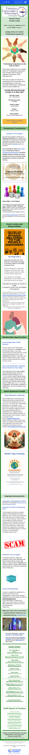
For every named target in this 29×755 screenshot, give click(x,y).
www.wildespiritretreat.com (17, 426)
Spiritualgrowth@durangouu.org (14, 657)
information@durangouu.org (14, 681)
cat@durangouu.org (9, 599)
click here (15, 144)
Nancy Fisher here (12, 215)
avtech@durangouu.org (15, 666)
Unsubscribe (6, 745)
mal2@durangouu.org (14, 728)
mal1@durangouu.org (16, 725)
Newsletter (19, 640)
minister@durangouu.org (14, 652)
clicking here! (21, 615)
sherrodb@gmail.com (14, 716)
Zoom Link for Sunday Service (14, 121)
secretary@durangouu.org (14, 719)
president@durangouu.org (14, 713)
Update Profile (12, 745)
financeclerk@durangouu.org (14, 692)
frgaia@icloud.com (13, 418)
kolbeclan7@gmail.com (14, 689)
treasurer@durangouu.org (14, 722)
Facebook (16, 635)
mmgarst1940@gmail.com (14, 685)
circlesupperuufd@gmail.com (11, 152)
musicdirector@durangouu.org (14, 662)
